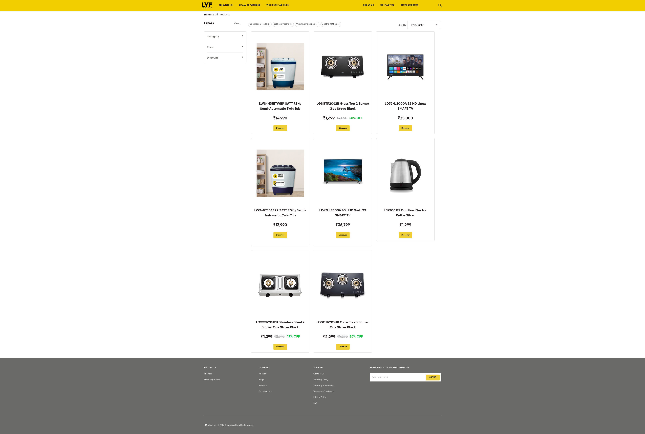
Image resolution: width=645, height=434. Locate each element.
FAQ (315, 403)
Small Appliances (212, 380)
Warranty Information (323, 386)
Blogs (261, 380)
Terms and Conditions (323, 392)
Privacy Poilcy (319, 397)
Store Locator (265, 392)
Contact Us (318, 374)
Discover (280, 128)
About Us (263, 374)
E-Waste (263, 386)
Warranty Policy (320, 380)
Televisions (208, 374)
